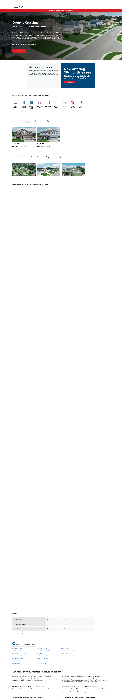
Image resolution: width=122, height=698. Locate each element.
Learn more (19, 51)
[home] (18, 6)
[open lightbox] (24, 169)
